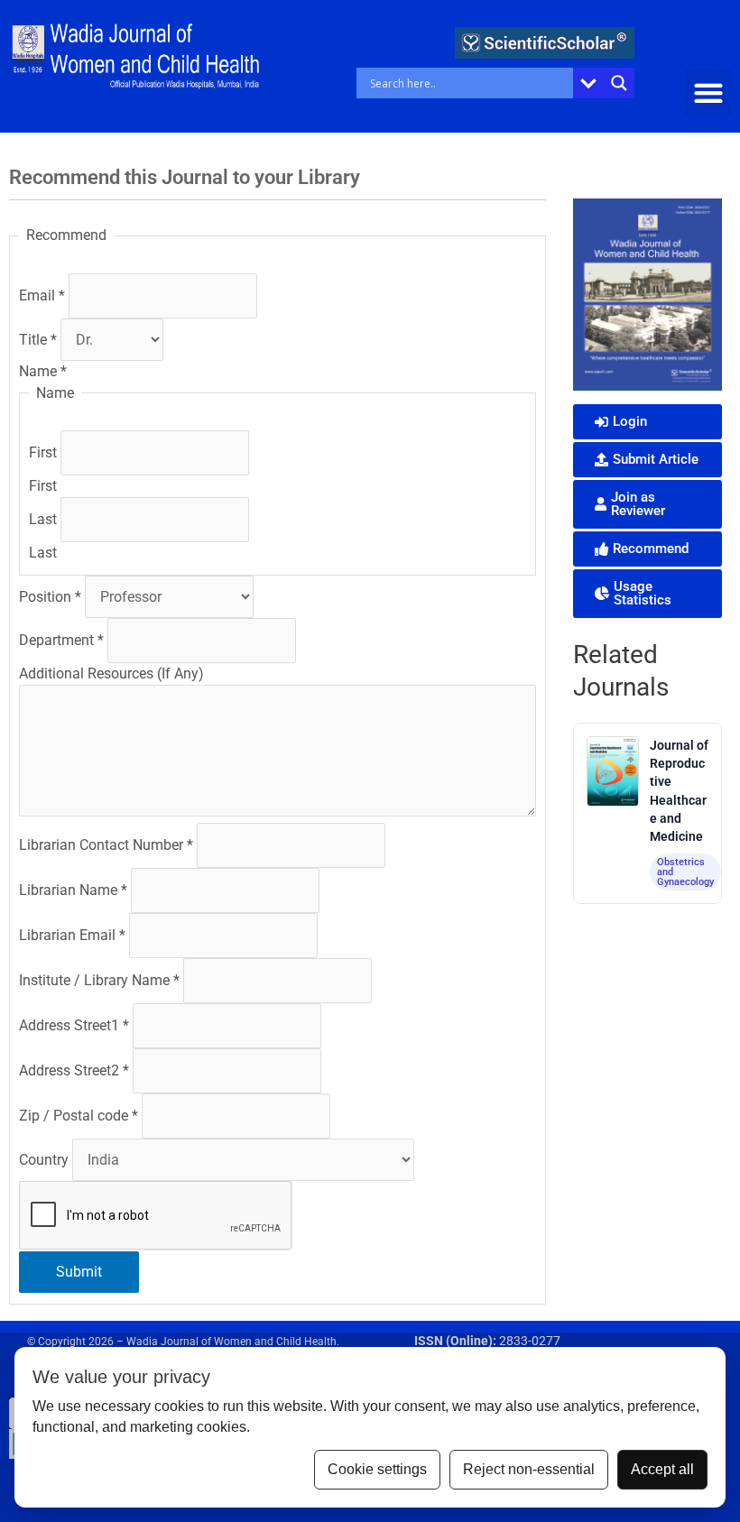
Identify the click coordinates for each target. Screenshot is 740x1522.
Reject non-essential (529, 1469)
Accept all (662, 1469)
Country (45, 1159)
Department (61, 640)
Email (42, 295)
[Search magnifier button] (619, 83)
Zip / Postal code (78, 1115)
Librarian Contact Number (106, 844)
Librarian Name (73, 890)
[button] (708, 92)
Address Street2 (74, 1070)
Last (44, 519)
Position (50, 596)
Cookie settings (377, 1469)
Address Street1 (74, 1025)
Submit (79, 1271)
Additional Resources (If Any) (111, 673)
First (44, 452)
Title (38, 339)
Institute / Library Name (99, 980)
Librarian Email (72, 935)
